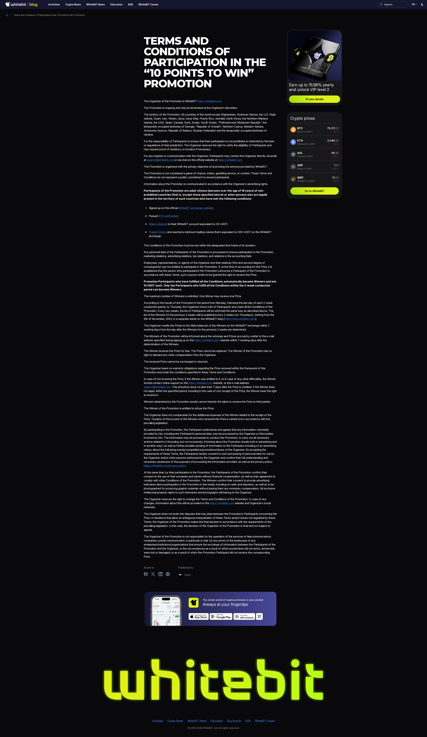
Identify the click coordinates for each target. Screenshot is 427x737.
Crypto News (175, 720)
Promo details (315, 99)
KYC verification (168, 216)
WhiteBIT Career (265, 720)
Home (7, 15)
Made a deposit (158, 224)
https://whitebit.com (209, 101)
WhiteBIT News (196, 720)
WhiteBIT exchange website (195, 208)
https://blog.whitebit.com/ (240, 319)
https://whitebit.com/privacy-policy (165, 465)
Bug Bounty (234, 720)
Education (217, 720)
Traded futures (157, 232)
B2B (248, 720)
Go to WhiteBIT (314, 191)
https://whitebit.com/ (207, 340)
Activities (157, 720)
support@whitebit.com (160, 160)
